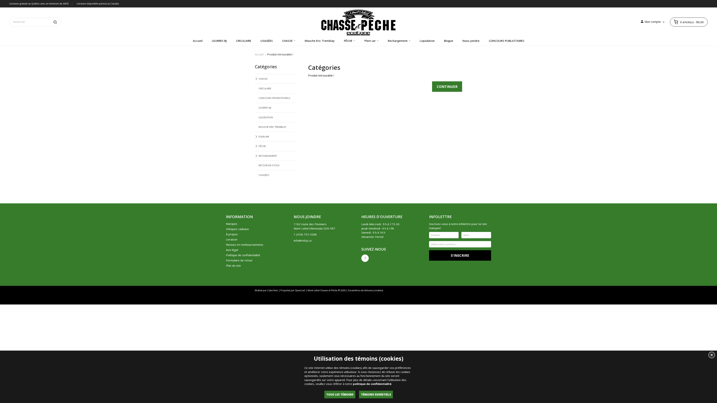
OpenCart (300, 290)
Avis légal (232, 250)
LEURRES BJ (265, 107)
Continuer (447, 86)
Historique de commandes (393, 300)
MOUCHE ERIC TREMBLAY (272, 127)
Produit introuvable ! (280, 54)
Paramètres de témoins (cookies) (365, 290)
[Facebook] (365, 258)
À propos (232, 234)
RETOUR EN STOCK (269, 165)
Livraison (231, 239)
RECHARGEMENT (268, 155)
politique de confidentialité (372, 384)
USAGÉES (264, 175)
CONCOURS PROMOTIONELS (274, 98)
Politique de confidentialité (243, 255)
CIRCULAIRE (265, 88)
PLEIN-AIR (264, 136)
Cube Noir (272, 290)
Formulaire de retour (239, 260)
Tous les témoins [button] (339, 394)
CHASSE (263, 78)
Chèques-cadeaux (237, 229)
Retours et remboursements (244, 244)
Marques (231, 223)
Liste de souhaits (424, 300)
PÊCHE (262, 146)
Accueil (259, 54)
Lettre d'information (451, 300)
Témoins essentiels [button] (376, 394)
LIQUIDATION (266, 117)
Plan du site (233, 265)
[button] (711, 355)
